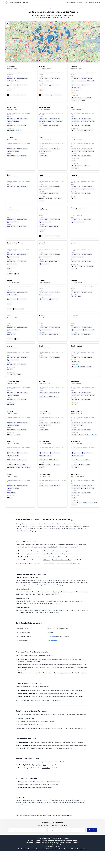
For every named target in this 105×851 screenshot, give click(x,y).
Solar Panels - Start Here (92, 2)
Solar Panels (12, 85)
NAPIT (23, 95)
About (56, 849)
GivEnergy (50, 95)
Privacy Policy (70, 849)
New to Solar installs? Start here (44, 849)
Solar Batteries (22, 85)
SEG (10, 90)
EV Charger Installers (81, 849)
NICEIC (11, 273)
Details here (73, 693)
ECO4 (10, 369)
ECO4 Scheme (51, 636)
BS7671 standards (53, 603)
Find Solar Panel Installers (73, 2)
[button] (68, 37)
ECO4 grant (46, 560)
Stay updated (79, 696)
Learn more (78, 690)
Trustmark (59, 95)
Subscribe (92, 830)
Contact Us (62, 849)
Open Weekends (23, 78)
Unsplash (58, 846)
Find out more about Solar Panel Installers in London (52, 17)
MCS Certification (52, 640)
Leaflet (83, 61)
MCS (10, 95)
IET (10, 309)
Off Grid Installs (90, 80)
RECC (17, 95)
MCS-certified (42, 664)
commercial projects (43, 728)
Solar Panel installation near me (26, 849)
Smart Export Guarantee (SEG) (61, 560)
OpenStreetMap (90, 61)
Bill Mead (51, 846)
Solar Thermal (77, 87)
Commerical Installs (14, 80)
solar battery (24, 612)
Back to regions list (53, 8)
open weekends (66, 673)
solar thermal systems (50, 815)
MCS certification (47, 748)
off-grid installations (65, 815)
